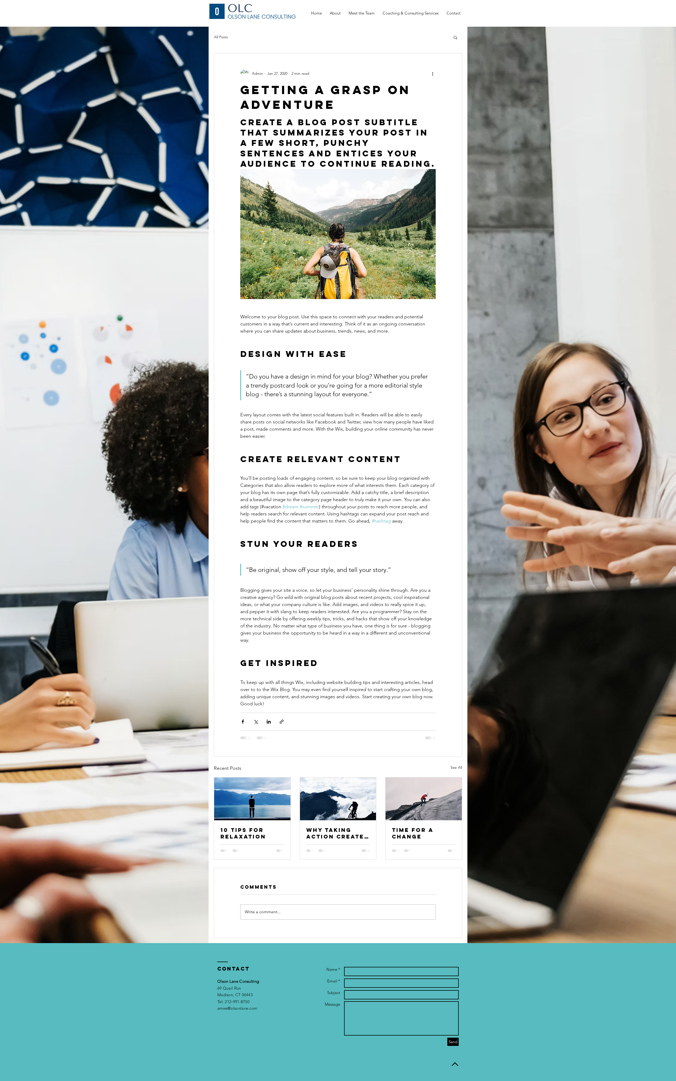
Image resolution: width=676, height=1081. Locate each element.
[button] (455, 37)
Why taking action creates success (337, 833)
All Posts (221, 37)
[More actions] (432, 73)
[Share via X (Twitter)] (255, 721)
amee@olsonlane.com (237, 1008)
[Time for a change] (424, 798)
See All (456, 767)
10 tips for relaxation (243, 833)
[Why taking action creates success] (338, 798)
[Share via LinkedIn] (268, 721)
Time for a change (412, 833)
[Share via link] (281, 721)
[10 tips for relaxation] (252, 798)
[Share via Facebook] (242, 721)
